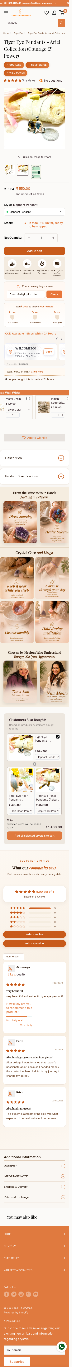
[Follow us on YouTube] (35, 1294)
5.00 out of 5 (45, 891)
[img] (15, 985)
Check (54, 294)
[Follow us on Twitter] (14, 1294)
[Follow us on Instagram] (21, 1294)
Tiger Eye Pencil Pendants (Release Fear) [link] (48, 797)
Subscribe (17, 1362)
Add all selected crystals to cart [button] (35, 835)
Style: (20, 205)
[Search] (61, 23)
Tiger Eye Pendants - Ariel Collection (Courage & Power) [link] (44, 739)
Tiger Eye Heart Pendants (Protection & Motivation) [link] (18, 797)
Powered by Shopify (16, 1312)
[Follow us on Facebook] (6, 1294)
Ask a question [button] (34, 943)
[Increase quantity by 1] (53, 238)
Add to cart (34, 251)
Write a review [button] (34, 934)
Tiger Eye (18, 33)
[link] (21, 747)
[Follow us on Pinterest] (28, 1294)
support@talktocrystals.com (37, 3)
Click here (37, 371)
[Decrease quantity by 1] (29, 238)
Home (6, 33)
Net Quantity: (13, 237)
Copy (49, 351)
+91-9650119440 (12, 3)
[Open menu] (6, 12)
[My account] (54, 13)
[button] (62, 12)
